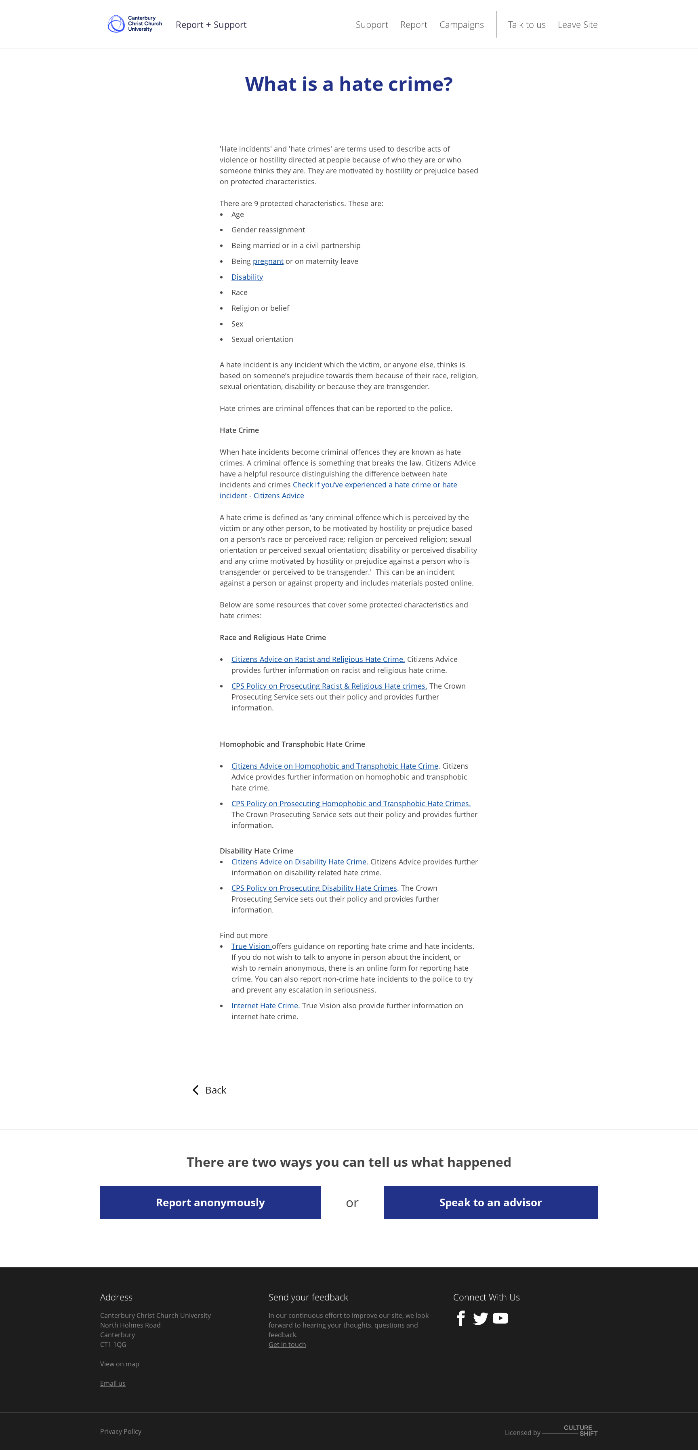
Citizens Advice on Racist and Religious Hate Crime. (318, 659)
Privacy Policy (120, 1431)
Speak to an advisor (490, 1202)
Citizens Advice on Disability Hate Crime (298, 861)
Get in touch (287, 1344)
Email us (113, 1383)
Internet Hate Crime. (266, 1005)
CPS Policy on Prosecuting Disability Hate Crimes (314, 888)
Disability (247, 277)
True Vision (251, 946)
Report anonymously (210, 1202)
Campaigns (461, 24)
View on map (119, 1363)
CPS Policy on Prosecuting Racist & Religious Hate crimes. (329, 686)
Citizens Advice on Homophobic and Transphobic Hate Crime (334, 766)
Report (413, 24)
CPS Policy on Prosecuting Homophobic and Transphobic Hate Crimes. (351, 803)
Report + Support (211, 24)
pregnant (268, 261)
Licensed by (523, 1432)
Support (372, 24)
